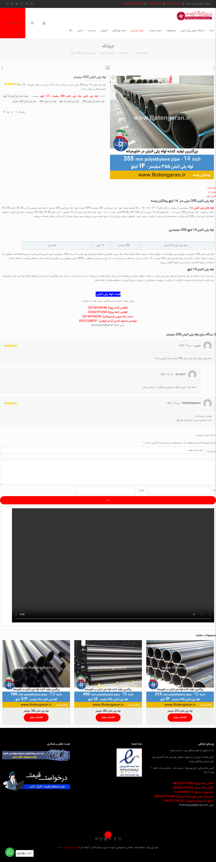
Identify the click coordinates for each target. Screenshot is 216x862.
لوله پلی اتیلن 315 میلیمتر (180, 711)
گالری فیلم (211, 196)
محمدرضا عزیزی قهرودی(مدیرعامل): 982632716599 (184, 796)
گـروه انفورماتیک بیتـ (69, 847)
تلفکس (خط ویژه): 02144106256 (108, 308)
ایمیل (141, 490)
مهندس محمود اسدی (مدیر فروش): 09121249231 (108, 321)
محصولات (124, 53)
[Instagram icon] (12, 4)
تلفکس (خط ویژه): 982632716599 (193, 783)
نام (213, 490)
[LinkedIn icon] (17, 4)
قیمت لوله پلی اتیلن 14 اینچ (16, 96)
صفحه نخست (140, 53)
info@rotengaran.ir (132, 4)
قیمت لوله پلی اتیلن (108, 294)
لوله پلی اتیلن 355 (47, 101)
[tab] (108, 188)
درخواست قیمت (12, 23)
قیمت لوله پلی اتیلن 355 (93, 101)
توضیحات (211, 188)
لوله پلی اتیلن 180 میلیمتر (36, 711)
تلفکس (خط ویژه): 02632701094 (108, 312)
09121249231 (174, 4)
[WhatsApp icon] (32, 4)
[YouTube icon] (22, 4)
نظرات (212, 192)
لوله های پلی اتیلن (204, 208)
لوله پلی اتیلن (107, 53)
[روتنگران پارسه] (195, 15)
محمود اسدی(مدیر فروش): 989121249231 (189, 801)
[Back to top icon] (108, 834)
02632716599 (154, 4)
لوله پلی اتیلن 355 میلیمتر (24, 101)
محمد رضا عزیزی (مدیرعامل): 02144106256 (108, 316)
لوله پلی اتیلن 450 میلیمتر (108, 711)
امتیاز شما (210, 452)
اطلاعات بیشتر (179, 717)
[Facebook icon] (27, 4)
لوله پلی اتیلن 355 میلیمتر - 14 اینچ (60, 96)
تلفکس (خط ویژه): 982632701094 (193, 788)
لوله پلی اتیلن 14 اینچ (69, 101)
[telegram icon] (7, 4)
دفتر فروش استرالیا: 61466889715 (194, 792)
